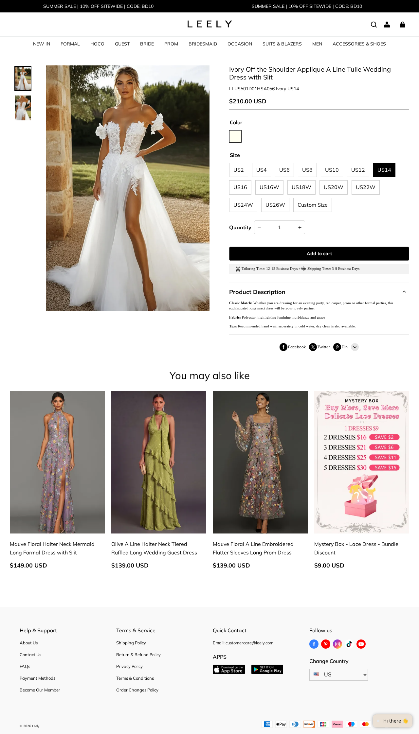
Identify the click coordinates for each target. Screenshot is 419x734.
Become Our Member (40, 689)
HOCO (97, 44)
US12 (358, 169)
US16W (269, 187)
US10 (332, 169)
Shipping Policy (131, 642)
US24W (243, 204)
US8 (307, 169)
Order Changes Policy (137, 689)
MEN (317, 44)
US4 (261, 169)
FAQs (25, 666)
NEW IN (41, 44)
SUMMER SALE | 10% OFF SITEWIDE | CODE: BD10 (98, 6)
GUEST (122, 44)
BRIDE (147, 44)
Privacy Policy (129, 666)
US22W (365, 187)
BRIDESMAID (203, 44)
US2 (238, 169)
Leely (35, 726)
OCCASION (240, 44)
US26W (275, 204)
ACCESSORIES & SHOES (359, 44)
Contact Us (30, 654)
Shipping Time (318, 269)
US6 (284, 169)
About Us (29, 642)
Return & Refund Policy (138, 654)
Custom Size (313, 204)
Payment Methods (37, 678)
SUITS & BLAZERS (282, 44)
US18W (301, 187)
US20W (333, 187)
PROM (171, 44)
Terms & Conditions (135, 678)
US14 (384, 169)
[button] (373, 24)
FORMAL (70, 44)
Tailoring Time (253, 269)
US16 (240, 187)
